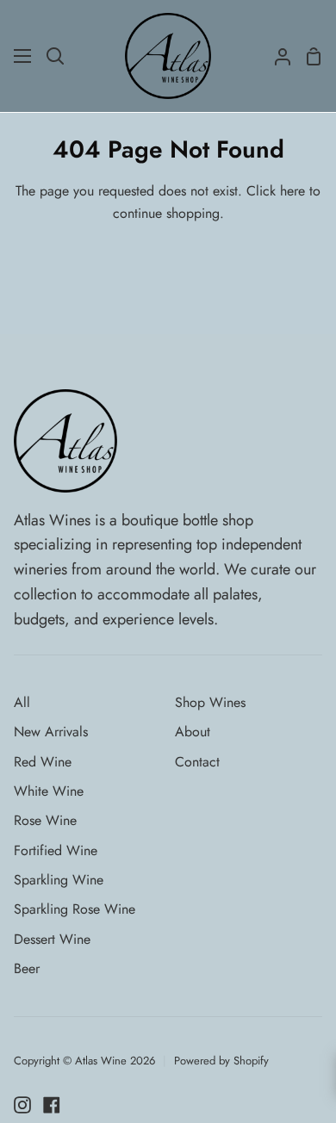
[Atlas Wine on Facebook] (51, 1105)
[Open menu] (23, 56)
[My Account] (275, 56)
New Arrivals (51, 731)
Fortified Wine (55, 850)
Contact (197, 762)
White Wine (49, 791)
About (192, 731)
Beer (27, 968)
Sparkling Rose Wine (74, 909)
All (22, 702)
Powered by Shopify (221, 1060)
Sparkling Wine (58, 880)
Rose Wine (45, 820)
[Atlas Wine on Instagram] (22, 1105)
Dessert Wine (52, 939)
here (292, 191)
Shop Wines (210, 702)
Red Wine (43, 762)
